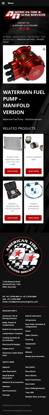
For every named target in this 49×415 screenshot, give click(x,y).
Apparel (6, 367)
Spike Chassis (31, 335)
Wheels (28, 352)
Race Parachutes (33, 380)
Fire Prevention (9, 391)
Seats (28, 331)
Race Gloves (30, 375)
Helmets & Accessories (13, 382)
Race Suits (30, 384)
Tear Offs (29, 392)
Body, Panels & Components (9, 323)
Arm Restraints (9, 371)
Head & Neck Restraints (8, 376)
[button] (44, 49)
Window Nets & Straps (35, 397)
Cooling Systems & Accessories (11, 339)
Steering (29, 339)
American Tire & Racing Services (10, 317)
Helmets (6, 386)
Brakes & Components (13, 329)
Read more (12, 171)
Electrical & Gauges (11, 344)
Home (8, 36)
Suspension (30, 344)
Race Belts (30, 367)
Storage (6, 395)
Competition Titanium (13, 333)
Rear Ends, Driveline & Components (35, 325)
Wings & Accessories (34, 356)
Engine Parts (8, 348)
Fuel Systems (33, 36)
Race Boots (30, 371)
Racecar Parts (19, 36)
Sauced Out (28, 411)
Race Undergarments (35, 388)
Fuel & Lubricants (33, 316)
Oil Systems (30, 320)
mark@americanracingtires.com (23, 302)
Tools (27, 348)
